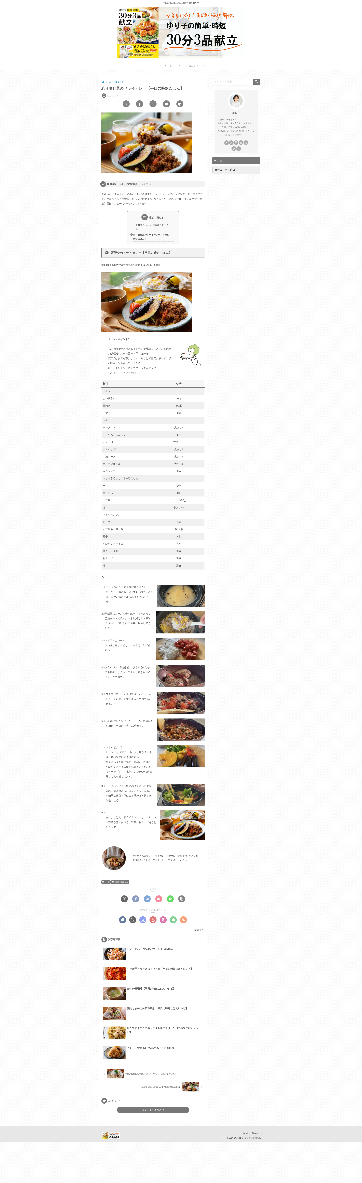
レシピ (107, 882)
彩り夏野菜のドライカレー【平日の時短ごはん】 (151, 236)
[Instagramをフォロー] (142, 919)
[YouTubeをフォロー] (153, 919)
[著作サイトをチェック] (122, 919)
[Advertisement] (85, 1162)
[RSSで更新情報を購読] (183, 919)
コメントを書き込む (153, 1110)
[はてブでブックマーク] (153, 103)
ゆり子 (236, 112)
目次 (151, 217)
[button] (179, 103)
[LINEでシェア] (166, 103)
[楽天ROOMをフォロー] (163, 919)
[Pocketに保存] (158, 898)
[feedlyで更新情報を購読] (173, 919)
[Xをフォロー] (132, 919)
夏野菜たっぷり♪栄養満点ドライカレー (152, 227)
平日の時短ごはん (121, 882)
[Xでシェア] (126, 103)
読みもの (256, 1133)
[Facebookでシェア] (139, 103)
